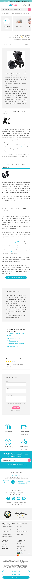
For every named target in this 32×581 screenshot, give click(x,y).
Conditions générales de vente (8, 524)
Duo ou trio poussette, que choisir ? (16, 334)
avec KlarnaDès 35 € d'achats (24, 433)
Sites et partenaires (6, 542)
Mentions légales (20, 529)
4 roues (13, 252)
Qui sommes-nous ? (21, 524)
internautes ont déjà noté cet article (22, 39)
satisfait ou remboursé (8, 447)
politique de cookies (8, 569)
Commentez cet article (21, 35)
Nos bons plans (20, 526)
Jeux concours (20, 545)
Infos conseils (19, 543)
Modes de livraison (5, 533)
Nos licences (4, 546)
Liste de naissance (21, 541)
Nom (7, 381)
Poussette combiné (13, 338)
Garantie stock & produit (7, 536)
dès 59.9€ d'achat (8, 432)
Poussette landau (12, 346)
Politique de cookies (6, 531)
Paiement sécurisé (21, 550)
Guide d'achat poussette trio (16, 344)
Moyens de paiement (6, 534)
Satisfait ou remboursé (6, 537)
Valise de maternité (21, 546)
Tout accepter (16, 577)
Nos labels (4, 544)
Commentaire (10, 395)
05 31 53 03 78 (24, 449)
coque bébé (16, 242)
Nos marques (19, 528)
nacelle (21, 147)
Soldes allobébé (20, 534)
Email (8, 388)
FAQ (2, 550)
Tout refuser (16, 574)
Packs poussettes (12, 341)
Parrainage (19, 548)
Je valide (16, 407)
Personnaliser (16, 571)
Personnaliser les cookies (7, 529)
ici (20, 261)
